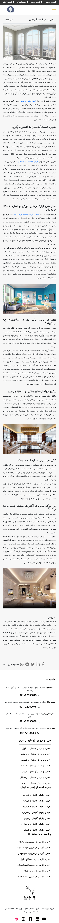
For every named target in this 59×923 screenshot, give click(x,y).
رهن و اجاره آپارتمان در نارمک (36, 830)
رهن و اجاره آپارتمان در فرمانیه (36, 801)
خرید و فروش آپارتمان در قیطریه (35, 760)
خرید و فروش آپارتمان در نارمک (35, 783)
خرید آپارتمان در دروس (28, 101)
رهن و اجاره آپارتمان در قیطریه (36, 807)
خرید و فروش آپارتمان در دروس (35, 771)
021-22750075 (28, 707)
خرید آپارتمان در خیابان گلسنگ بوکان (33, 865)
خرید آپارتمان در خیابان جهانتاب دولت (33, 847)
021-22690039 (28, 722)
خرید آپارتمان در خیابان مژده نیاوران (34, 842)
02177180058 (28, 733)
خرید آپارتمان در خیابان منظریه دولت (33, 877)
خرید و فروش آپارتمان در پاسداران (34, 777)
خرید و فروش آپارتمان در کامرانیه (26, 214)
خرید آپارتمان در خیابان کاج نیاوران (34, 859)
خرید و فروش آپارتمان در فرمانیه (35, 754)
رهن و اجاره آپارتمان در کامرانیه (35, 812)
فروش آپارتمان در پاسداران (28, 161)
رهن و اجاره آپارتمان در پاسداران (35, 824)
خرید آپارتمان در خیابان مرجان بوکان (33, 853)
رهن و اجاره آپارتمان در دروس (36, 818)
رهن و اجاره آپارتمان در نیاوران (36, 795)
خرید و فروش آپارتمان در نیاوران (35, 748)
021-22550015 (28, 696)
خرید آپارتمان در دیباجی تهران (36, 871)
